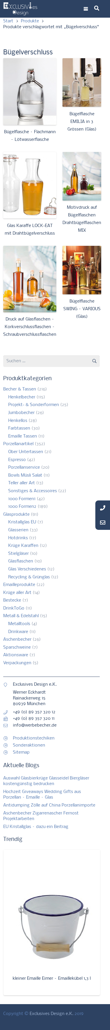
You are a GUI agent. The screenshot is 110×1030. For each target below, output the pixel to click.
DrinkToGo (13, 608)
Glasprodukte (16, 514)
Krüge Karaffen (23, 545)
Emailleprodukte (19, 584)
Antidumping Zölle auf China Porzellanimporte (49, 805)
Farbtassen (19, 428)
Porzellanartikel (18, 444)
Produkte (30, 21)
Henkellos (17, 420)
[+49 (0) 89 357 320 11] (8, 719)
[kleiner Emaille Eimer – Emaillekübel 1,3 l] (52, 910)
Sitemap (21, 752)
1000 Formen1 (21, 499)
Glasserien (18, 530)
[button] (85, 9)
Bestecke (12, 600)
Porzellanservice (24, 467)
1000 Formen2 (22, 506)
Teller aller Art (21, 483)
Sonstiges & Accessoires (32, 491)
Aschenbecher (17, 639)
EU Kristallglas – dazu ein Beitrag (35, 826)
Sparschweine (17, 647)
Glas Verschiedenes (27, 569)
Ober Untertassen (25, 452)
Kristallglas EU (22, 522)
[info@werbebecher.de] (8, 726)
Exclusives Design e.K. (51, 1013)
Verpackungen (17, 663)
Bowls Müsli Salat (25, 475)
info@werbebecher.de (35, 725)
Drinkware (18, 632)
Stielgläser (18, 553)
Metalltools (19, 624)
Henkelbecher (21, 397)
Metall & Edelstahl (21, 616)
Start (8, 21)
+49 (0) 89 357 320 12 (34, 712)
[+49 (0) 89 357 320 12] (8, 712)
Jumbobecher (21, 412)
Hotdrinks (18, 538)
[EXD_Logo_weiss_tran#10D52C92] (20, 9)
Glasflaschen (20, 561)
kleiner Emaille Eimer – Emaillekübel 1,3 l (52, 978)
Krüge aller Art (17, 592)
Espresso (17, 460)
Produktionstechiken (34, 738)
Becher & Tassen (19, 389)
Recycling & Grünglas (29, 577)
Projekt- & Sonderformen (33, 405)
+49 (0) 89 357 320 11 (34, 718)
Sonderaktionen (29, 745)
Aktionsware (15, 655)
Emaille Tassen (22, 436)
